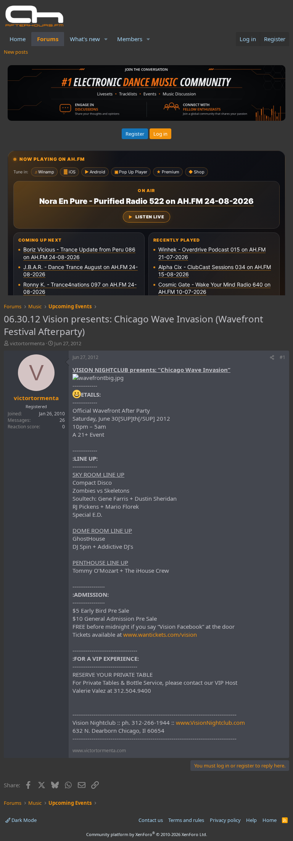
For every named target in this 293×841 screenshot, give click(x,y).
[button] (106, 39)
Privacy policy (225, 820)
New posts (16, 51)
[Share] (272, 357)
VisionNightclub (211, 722)
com (173, 634)
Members (129, 39)
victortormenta (27, 343)
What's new (85, 39)
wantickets (152, 634)
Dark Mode (23, 820)
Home (18, 39)
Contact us (150, 820)
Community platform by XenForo (146, 834)
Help (251, 820)
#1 (282, 357)
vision (189, 634)
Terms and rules (186, 820)
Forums (47, 39)
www (130, 634)
